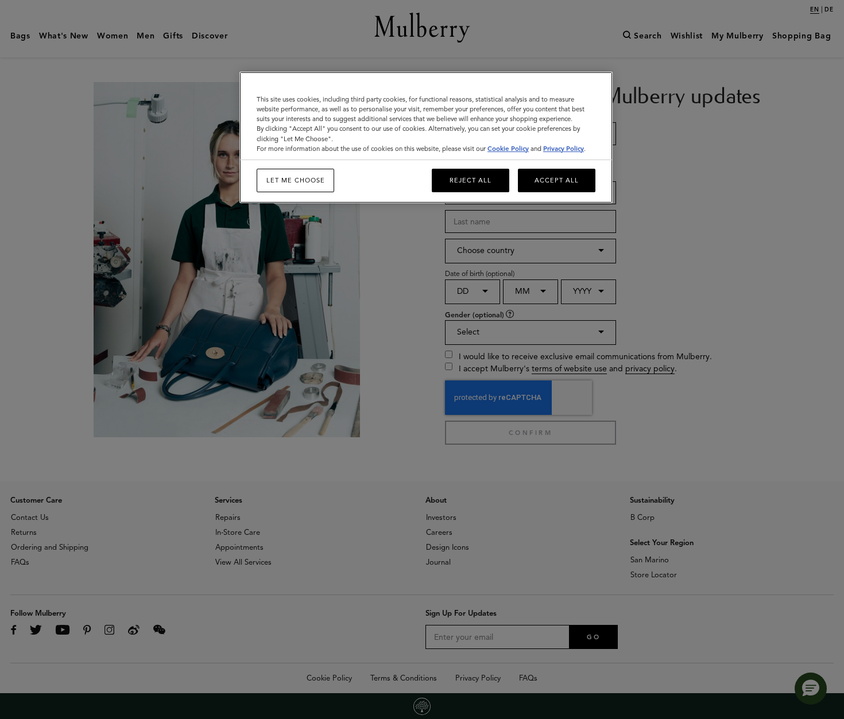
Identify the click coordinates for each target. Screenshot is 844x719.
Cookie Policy (508, 149)
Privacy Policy (563, 149)
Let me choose (295, 180)
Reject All (470, 180)
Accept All (557, 180)
